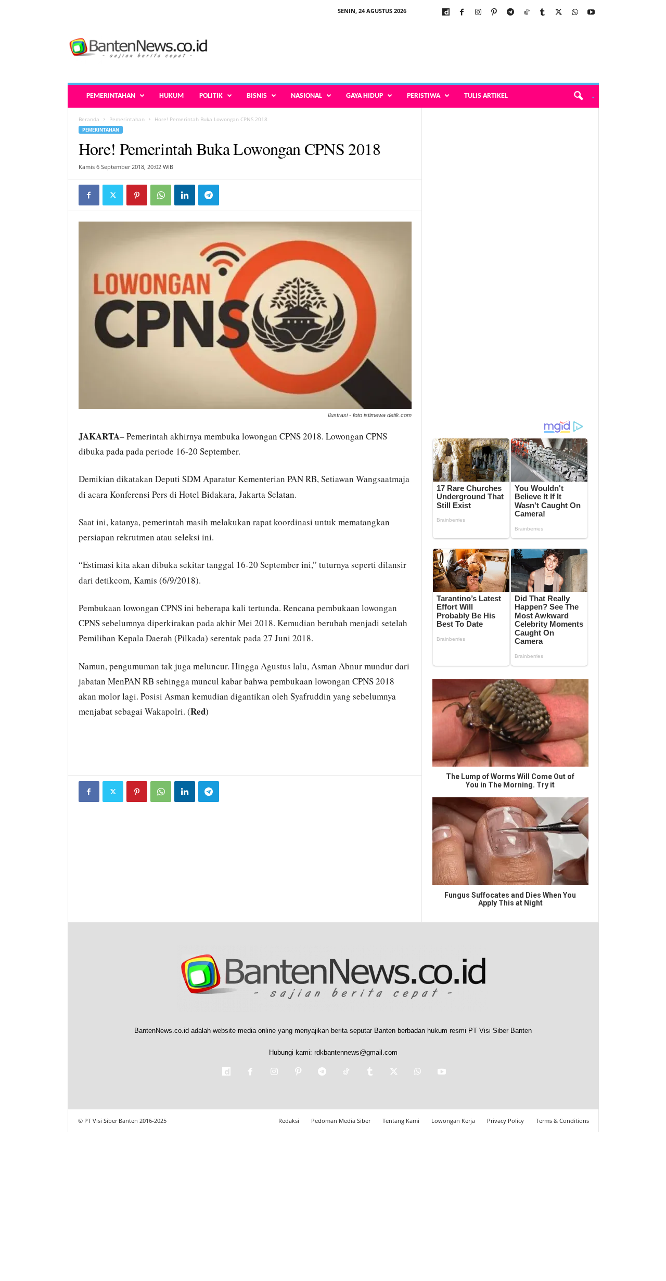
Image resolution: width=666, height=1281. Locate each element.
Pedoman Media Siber (340, 1120)
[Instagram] (478, 12)
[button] (580, 96)
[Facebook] (462, 12)
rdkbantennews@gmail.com (356, 1052)
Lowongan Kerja (453, 1120)
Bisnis (257, 96)
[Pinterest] (494, 12)
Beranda (89, 119)
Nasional (306, 96)
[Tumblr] (542, 12)
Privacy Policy (505, 1120)
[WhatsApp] (575, 12)
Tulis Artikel (486, 96)
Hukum (171, 96)
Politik (211, 96)
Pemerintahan (110, 96)
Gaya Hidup (364, 96)
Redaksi (288, 1120)
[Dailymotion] (446, 12)
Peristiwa (423, 96)
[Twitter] (559, 12)
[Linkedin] (184, 195)
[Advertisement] (409, 48)
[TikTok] (526, 12)
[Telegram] (510, 12)
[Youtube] (591, 12)
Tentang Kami (400, 1120)
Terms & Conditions (562, 1120)
